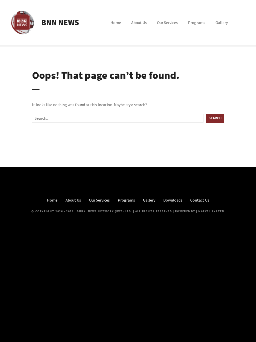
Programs (196, 22)
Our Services (167, 22)
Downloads (172, 200)
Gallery (222, 22)
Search (215, 118)
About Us (139, 22)
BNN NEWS (60, 23)
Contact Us (199, 200)
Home (115, 22)
